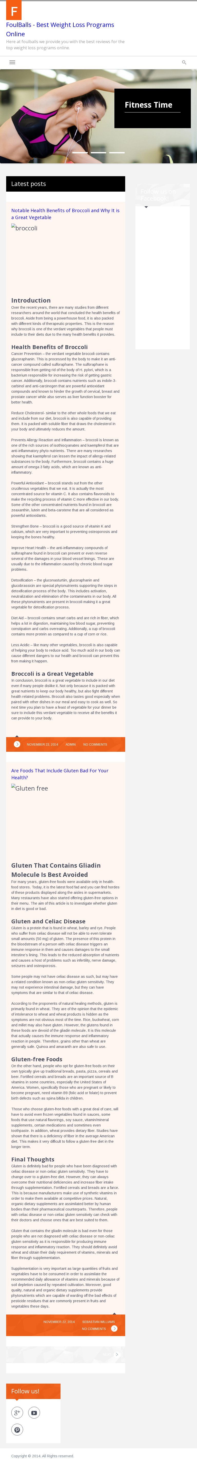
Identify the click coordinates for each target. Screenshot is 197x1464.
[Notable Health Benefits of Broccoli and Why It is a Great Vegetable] (17, 744)
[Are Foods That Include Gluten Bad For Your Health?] (114, 1328)
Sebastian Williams (98, 1322)
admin (71, 744)
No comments (95, 744)
